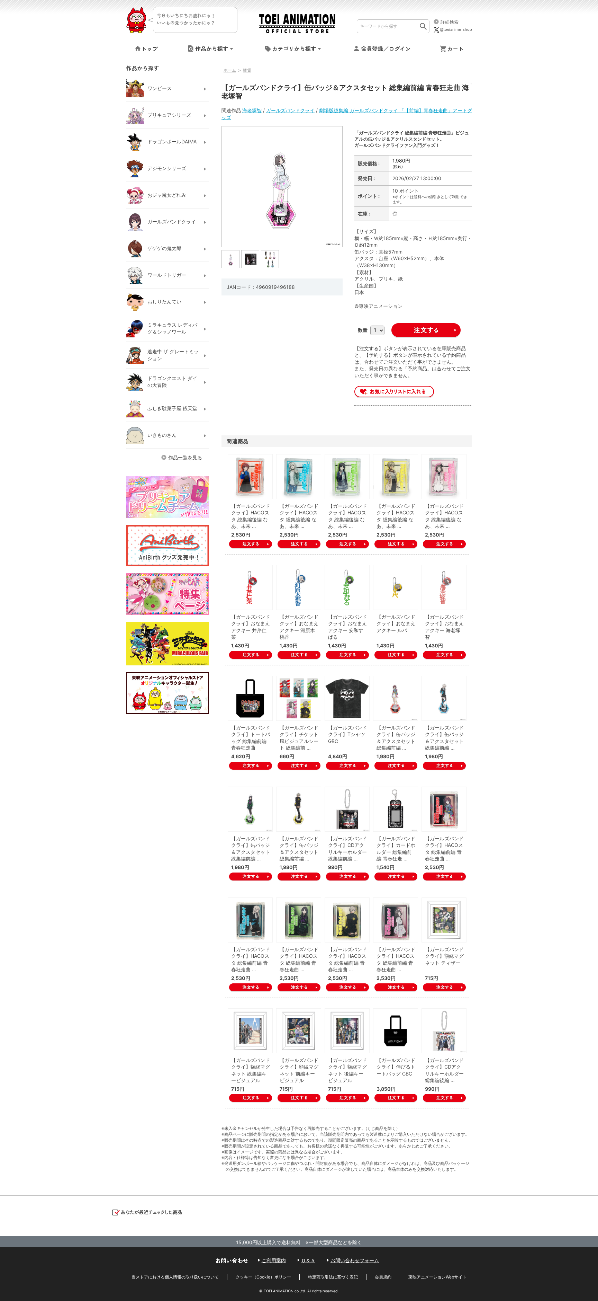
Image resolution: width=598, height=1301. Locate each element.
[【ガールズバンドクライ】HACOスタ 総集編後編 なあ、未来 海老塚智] (444, 476)
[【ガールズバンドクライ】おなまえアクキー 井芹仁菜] (250, 587)
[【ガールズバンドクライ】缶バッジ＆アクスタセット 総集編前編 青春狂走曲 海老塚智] (231, 259)
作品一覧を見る (185, 457)
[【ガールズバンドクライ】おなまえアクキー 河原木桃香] (299, 587)
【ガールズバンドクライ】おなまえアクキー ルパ (396, 623)
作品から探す (211, 48)
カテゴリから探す (294, 48)
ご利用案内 (274, 1260)
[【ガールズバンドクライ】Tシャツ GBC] (347, 698)
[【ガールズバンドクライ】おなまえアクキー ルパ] (395, 587)
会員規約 (383, 1277)
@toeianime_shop (456, 29)
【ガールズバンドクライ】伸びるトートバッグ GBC (396, 1067)
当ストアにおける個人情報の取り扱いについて (175, 1277)
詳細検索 (450, 22)
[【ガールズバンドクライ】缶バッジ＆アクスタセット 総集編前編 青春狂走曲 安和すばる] (250, 809)
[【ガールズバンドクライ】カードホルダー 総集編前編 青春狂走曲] (395, 809)
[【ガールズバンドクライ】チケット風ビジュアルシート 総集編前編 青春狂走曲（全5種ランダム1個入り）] (299, 698)
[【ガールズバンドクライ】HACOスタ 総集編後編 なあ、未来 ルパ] (395, 476)
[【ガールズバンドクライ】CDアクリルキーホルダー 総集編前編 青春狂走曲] (347, 809)
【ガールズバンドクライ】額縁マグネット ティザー (444, 956)
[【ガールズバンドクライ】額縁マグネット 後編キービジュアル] (347, 1031)
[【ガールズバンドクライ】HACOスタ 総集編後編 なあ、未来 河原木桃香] (299, 476)
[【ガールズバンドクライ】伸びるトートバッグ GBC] (395, 1031)
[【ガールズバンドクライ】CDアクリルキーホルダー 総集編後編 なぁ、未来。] (444, 1031)
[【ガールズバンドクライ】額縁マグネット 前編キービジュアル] (299, 1031)
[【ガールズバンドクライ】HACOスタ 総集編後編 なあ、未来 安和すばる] (347, 476)
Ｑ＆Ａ (308, 1260)
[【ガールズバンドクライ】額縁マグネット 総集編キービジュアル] (250, 1031)
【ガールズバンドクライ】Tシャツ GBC (347, 734)
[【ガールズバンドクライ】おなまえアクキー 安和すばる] (347, 587)
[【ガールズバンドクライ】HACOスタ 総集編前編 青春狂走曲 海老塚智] (395, 920)
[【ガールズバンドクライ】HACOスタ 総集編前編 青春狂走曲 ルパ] (347, 920)
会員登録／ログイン (386, 48)
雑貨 (247, 70)
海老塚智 (252, 110)
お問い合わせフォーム (354, 1260)
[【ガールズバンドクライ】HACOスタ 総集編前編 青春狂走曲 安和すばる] (299, 920)
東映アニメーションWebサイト (437, 1277)
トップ (149, 48)
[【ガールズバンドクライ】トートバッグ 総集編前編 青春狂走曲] (250, 698)
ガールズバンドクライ (290, 110)
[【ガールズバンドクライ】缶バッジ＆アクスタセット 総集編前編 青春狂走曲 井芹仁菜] (395, 698)
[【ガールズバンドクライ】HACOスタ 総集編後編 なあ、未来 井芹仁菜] (250, 476)
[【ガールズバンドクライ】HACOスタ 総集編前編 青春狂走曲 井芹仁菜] (444, 809)
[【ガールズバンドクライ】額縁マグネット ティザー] (444, 920)
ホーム (230, 70)
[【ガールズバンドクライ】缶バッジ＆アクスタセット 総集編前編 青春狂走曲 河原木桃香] (444, 698)
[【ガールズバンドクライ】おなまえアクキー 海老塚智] (444, 587)
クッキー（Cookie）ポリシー (263, 1277)
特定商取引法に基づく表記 (333, 1277)
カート (455, 48)
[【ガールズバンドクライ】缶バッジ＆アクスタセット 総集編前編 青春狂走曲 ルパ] (299, 809)
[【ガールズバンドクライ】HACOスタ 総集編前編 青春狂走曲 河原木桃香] (250, 920)
